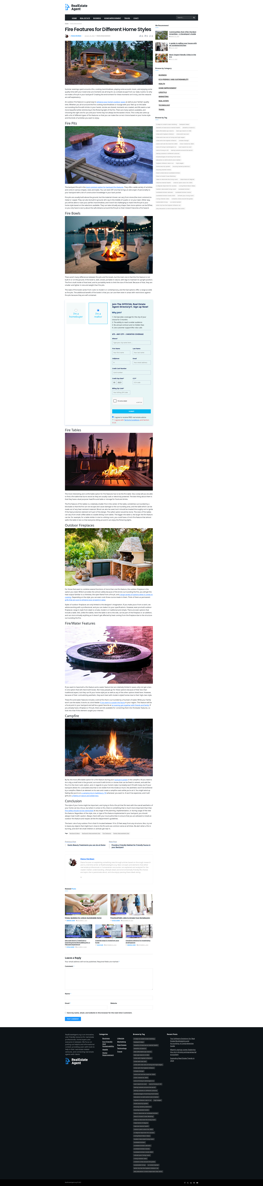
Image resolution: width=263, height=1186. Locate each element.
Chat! (136, 18)
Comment (69, 966)
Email (135, 358)
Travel (127, 18)
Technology (164, 105)
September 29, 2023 (110, 945)
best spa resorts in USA (183, 131)
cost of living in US (162, 150)
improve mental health (163, 182)
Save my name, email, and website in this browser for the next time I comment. (99, 1013)
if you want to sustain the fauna (112, 702)
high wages (179, 163)
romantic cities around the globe (182, 199)
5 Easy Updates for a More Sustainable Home (83, 918)
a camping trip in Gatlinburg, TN (93, 793)
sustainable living (162, 202)
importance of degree (187, 179)
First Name (116, 349)
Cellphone (115, 358)
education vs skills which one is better (168, 160)
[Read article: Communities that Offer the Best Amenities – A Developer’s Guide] (161, 35)
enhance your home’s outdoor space (111, 102)
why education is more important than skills (170, 208)
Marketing (164, 96)
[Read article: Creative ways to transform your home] (108, 931)
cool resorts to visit (185, 147)
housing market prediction (181, 166)
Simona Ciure (71, 920)
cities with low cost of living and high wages (170, 137)
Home (74, 18)
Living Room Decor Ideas (187, 186)
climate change (184, 140)
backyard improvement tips (91, 833)
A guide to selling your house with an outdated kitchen (183, 44)
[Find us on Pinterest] (194, 1182)
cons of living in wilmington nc (166, 147)
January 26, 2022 (90, 36)
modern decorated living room (166, 189)
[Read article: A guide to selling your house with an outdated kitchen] (161, 46)
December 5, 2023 (82, 920)
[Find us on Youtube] (197, 1182)
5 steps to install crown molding (166, 124)
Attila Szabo (116, 920)
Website (113, 1003)
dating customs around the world (181, 150)
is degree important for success (166, 186)
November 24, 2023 (127, 920)
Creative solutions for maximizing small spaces (138, 942)
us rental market (175, 202)
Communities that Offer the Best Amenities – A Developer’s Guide (182, 33)
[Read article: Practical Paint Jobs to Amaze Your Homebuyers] (131, 904)
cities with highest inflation (165, 134)
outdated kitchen (184, 189)
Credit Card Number (119, 368)
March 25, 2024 (174, 36)
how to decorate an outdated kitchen (168, 173)
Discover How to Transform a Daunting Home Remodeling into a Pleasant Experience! (77, 943)
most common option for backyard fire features (104, 187)
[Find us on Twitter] (188, 1182)
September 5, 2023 (143, 945)
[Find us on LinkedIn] (191, 1182)
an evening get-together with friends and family (130, 705)
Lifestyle (163, 92)
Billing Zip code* (118, 388)
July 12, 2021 (173, 59)
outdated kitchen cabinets (164, 192)
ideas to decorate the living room (167, 179)
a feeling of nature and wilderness (85, 796)
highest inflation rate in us (164, 163)
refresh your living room (186, 195)
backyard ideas (75, 833)
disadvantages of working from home (168, 156)
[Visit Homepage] (76, 7)
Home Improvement (112, 18)
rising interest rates (162, 199)
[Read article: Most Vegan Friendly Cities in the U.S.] (161, 58)
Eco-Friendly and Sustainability (173, 79)
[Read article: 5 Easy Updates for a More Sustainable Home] (86, 904)
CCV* (134, 378)
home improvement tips (121, 833)
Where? (115, 339)
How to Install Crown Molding (165, 176)
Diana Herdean (76, 36)
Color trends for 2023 (187, 144)
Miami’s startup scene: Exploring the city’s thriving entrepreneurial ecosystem (183, 1052)
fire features (107, 833)
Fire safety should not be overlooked (79, 810)
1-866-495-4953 (151, 18)
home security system (163, 166)
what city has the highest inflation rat (168, 205)
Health (162, 84)
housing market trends (163, 169)
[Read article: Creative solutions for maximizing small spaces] (139, 931)
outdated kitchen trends (183, 192)
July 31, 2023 (173, 48)
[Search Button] (194, 17)
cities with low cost (183, 134)
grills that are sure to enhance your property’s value (85, 600)
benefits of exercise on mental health (168, 127)
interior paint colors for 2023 (183, 182)
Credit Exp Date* (118, 378)
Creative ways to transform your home (107, 942)
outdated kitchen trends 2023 (165, 195)
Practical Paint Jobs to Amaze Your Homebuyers (130, 918)
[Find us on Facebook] (184, 1182)
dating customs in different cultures (167, 153)
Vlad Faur (100, 945)
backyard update (121, 780)
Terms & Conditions (132, 420)
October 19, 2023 (81, 947)
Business (97, 18)
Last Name (136, 349)
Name (68, 994)
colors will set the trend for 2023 (166, 144)
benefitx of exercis (189, 127)
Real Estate (85, 18)
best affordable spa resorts (165, 131)
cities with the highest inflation (166, 140)
